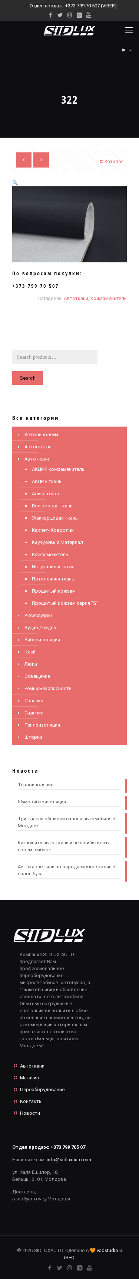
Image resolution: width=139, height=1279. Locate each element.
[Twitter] (60, 15)
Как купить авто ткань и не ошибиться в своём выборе (63, 846)
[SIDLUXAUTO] (69, 30)
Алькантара (45, 493)
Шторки (33, 737)
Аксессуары (38, 615)
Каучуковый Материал (57, 542)
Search (28, 378)
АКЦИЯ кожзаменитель (58, 469)
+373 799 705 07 (67, 1147)
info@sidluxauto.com (70, 1159)
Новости (30, 1113)
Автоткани (76, 298)
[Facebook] (50, 15)
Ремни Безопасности (48, 688)
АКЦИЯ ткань (47, 481)
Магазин (29, 1077)
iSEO (69, 1257)
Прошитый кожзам (54, 591)
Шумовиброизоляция (42, 801)
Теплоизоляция (42, 725)
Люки (30, 664)
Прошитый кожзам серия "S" (65, 603)
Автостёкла (38, 446)
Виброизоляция (42, 639)
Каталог (114, 161)
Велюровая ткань (52, 506)
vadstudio (107, 1250)
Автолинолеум (41, 434)
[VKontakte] (79, 15)
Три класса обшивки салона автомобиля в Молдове (67, 822)
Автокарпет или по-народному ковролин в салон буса (67, 870)
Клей (30, 652)
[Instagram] (69, 15)
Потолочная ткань (53, 579)
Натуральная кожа (53, 566)
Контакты (31, 1101)
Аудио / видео (40, 627)
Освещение (37, 676)
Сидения (33, 713)
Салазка (33, 700)
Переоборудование (42, 1089)
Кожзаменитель (108, 298)
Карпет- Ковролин (53, 530)
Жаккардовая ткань (55, 518)
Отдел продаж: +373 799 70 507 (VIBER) (73, 5)
